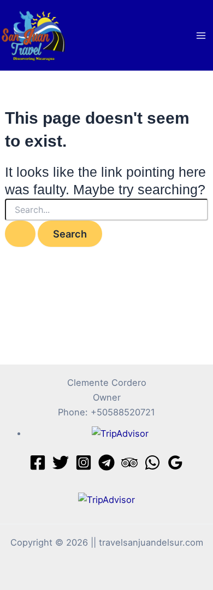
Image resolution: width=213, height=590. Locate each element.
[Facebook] (37, 462)
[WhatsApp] (152, 462)
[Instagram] (83, 462)
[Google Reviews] (175, 462)
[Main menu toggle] (200, 35)
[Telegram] (106, 462)
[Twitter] (60, 462)
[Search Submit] (20, 234)
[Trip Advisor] (129, 462)
